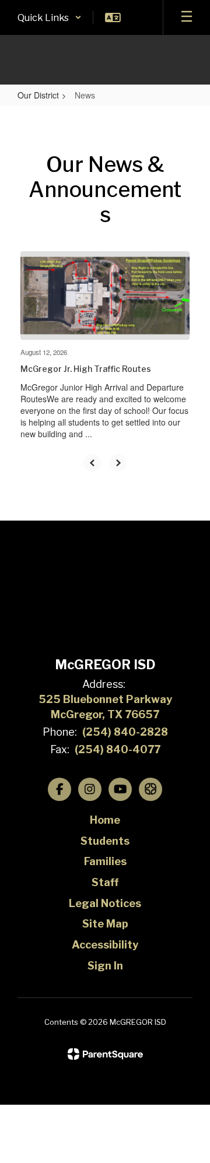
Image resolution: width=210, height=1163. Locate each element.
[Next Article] (118, 463)
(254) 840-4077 (117, 749)
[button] (49, 17)
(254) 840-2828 (125, 732)
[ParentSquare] (105, 1054)
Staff (105, 882)
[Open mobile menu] (186, 17)
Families (105, 861)
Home (105, 820)
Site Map (105, 924)
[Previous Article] (92, 463)
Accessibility (105, 945)
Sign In (105, 966)
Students (105, 841)
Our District (38, 95)
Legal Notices (105, 903)
